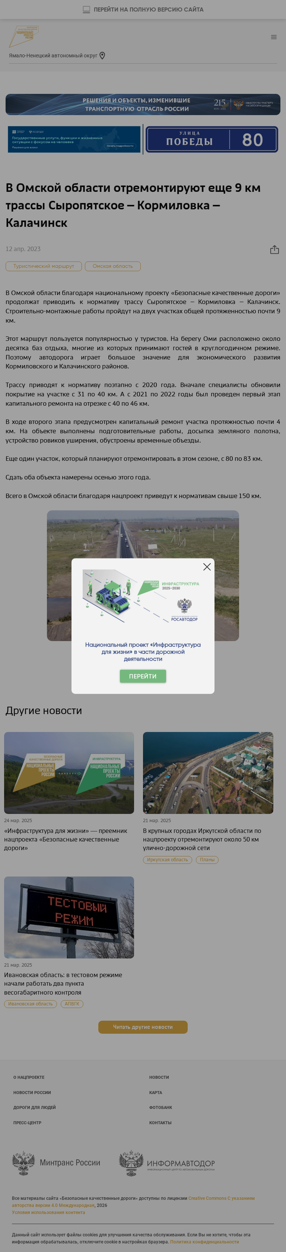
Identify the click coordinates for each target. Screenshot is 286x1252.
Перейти (143, 676)
